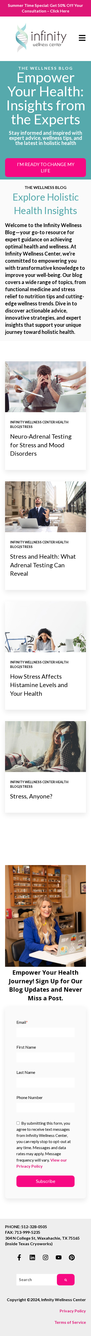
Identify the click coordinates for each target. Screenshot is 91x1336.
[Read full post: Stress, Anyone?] (45, 746)
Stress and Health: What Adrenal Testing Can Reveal (43, 565)
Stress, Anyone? (31, 796)
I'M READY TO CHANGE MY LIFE (45, 167)
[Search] (66, 1279)
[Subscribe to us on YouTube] (59, 1257)
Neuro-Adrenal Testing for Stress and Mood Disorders (41, 445)
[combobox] (36, 1279)
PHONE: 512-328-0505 (26, 1226)
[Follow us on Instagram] (45, 1257)
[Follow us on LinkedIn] (32, 1257)
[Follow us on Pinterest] (72, 1257)
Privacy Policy (73, 1310)
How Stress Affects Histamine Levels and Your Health (39, 685)
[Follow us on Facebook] (19, 1257)
